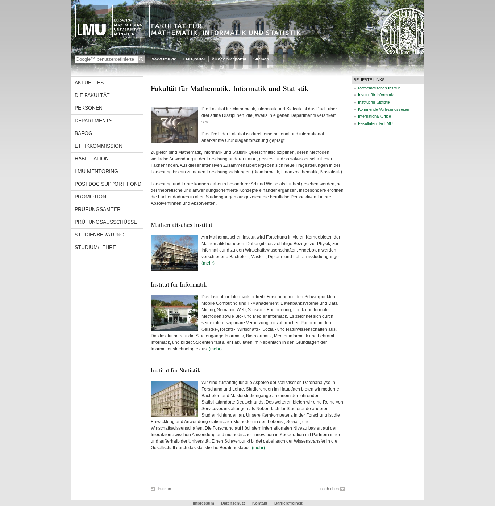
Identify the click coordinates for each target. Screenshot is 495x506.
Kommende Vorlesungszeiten (383, 109)
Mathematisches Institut (379, 88)
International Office (374, 116)
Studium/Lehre (95, 247)
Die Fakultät (92, 95)
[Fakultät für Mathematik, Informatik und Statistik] (247, 52)
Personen (89, 108)
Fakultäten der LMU (375, 123)
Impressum (203, 503)
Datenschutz (233, 503)
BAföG (83, 133)
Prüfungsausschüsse (106, 222)
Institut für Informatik (376, 95)
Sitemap (261, 59)
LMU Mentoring (96, 171)
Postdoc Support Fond (108, 184)
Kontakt (259, 503)
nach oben (329, 488)
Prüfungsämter (98, 209)
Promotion (90, 196)
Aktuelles (89, 82)
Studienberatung (99, 234)
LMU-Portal (194, 59)
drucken (164, 488)
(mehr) (208, 263)
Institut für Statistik (374, 102)
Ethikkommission (98, 146)
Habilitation (92, 158)
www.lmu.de (164, 59)
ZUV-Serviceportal (229, 59)
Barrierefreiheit (288, 503)
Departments (93, 120)
